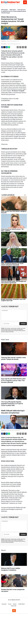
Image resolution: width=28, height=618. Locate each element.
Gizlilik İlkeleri (21, 604)
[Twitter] (4, 47)
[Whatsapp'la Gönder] (9, 47)
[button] (20, 47)
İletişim (15, 604)
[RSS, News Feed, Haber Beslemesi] (14, 610)
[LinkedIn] (7, 47)
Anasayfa (5, 9)
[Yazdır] (18, 47)
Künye (9, 604)
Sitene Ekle (13, 605)
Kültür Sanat (13, 9)
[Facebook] (2, 47)
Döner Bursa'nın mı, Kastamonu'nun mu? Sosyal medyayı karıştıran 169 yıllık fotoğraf (13, 11)
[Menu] (25, 2)
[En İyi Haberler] (10, 2)
